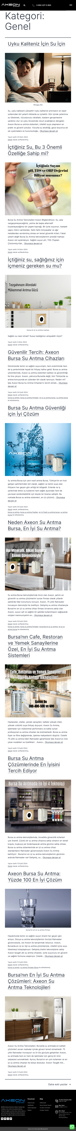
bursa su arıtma (13, 398)
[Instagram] (8, 1119)
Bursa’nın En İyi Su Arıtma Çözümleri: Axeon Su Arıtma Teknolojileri (36, 981)
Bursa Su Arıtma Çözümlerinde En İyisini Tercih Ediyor (34, 764)
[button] (24, 5)
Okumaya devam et (49, 131)
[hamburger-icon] (71, 5)
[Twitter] (5, 1119)
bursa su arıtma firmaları (29, 398)
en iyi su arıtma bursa (47, 398)
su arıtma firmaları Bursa (29, 967)
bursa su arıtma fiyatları (29, 512)
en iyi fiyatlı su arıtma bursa (49, 512)
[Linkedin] (11, 1119)
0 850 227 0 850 (62, 1101)
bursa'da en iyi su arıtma (48, 627)
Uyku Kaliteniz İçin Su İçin (36, 44)
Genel (10, 140)
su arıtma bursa (62, 398)
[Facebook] (2, 1119)
